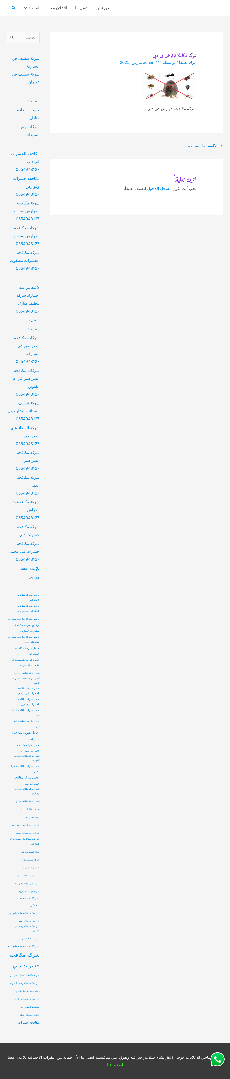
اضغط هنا (115, 1064)
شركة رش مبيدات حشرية (28, 875)
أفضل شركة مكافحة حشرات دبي (27, 780)
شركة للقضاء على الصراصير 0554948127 (25, 435)
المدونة (34, 8)
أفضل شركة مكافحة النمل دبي (26, 723)
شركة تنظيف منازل (30, 859)
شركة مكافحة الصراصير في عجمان (27, 928)
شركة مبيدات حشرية (29, 891)
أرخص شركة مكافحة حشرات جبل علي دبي (24, 639)
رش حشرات (33, 817)
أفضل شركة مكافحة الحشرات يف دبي (29, 702)
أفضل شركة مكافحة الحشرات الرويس (26, 680)
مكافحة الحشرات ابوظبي (29, 1015)
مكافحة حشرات (29, 1022)
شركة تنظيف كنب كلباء (30, 852)
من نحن (102, 8)
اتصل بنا (81, 8)
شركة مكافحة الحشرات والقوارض (24, 913)
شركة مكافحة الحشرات (30, 901)
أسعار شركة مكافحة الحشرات (27, 650)
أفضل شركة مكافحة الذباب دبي (25, 712)
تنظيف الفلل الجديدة (30, 809)
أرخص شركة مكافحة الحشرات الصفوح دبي (28, 608)
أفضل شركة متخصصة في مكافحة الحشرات (25, 662)
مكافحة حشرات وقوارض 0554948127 (26, 186)
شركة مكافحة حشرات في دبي (25, 975)
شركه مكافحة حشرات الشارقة (27, 991)
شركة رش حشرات (31, 867)
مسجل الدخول (159, 188)
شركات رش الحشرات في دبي (26, 825)
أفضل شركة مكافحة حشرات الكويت (27, 758)
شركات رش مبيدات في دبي (27, 833)
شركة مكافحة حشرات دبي (24, 960)
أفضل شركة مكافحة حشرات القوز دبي (28, 748)
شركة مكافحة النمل (31, 938)
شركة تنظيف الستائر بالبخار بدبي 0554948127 (24, 411)
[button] (13, 8)
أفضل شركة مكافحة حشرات (26, 736)
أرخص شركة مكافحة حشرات (24, 618)
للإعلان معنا (57, 8)
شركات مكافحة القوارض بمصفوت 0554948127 (25, 236)
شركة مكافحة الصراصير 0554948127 (28, 460)
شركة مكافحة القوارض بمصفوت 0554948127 (25, 211)
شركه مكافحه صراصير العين (27, 999)
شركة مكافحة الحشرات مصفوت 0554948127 (25, 260)
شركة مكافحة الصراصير (29, 921)
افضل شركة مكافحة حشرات (27, 801)
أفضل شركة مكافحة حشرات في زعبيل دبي (25, 791)
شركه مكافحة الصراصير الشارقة (25, 983)
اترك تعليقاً (187, 62)
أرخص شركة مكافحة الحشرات (28, 597)
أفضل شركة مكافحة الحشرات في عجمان (29, 691)
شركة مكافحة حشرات (24, 946)
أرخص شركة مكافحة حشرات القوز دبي (27, 627)
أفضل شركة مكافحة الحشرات (26, 673)
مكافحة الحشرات (30, 1006)
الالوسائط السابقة (205, 145)
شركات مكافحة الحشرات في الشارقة (24, 841)
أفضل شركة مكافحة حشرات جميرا (24, 768)
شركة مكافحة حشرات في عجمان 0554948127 (24, 551)
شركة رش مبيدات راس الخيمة (26, 883)
